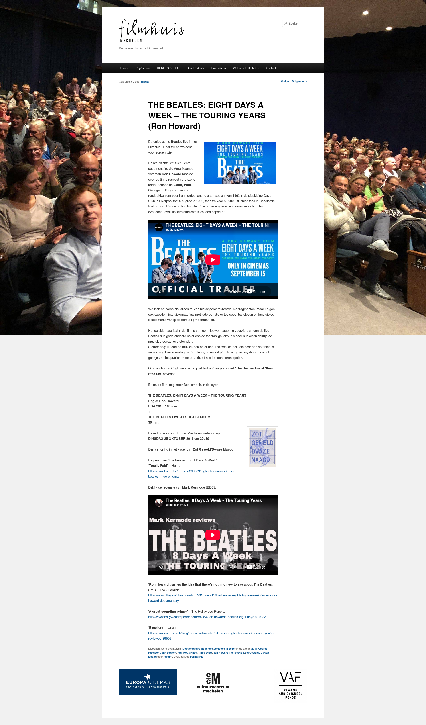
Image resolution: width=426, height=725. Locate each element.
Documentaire (191, 649)
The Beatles (236, 653)
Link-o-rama (218, 68)
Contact (271, 68)
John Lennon (168, 653)
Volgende (299, 81)
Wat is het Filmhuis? (246, 68)
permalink (196, 657)
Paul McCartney (187, 653)
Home (124, 68)
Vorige (283, 81)
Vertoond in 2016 (224, 649)
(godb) (145, 82)
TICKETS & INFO (167, 68)
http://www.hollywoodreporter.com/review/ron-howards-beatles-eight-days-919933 (207, 616)
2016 (254, 649)
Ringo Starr (205, 653)
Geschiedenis (195, 68)
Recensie (207, 649)
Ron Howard (220, 653)
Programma (142, 68)
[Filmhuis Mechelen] (152, 41)
